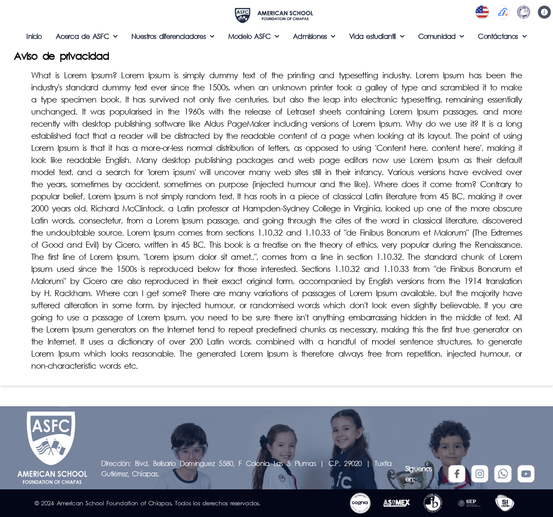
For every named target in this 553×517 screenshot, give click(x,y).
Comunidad (437, 36)
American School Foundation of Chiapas (114, 503)
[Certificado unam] (504, 503)
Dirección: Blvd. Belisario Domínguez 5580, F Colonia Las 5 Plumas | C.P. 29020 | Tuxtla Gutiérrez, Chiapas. (246, 468)
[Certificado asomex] (396, 503)
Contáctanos (498, 36)
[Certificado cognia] (360, 503)
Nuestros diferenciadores (168, 36)
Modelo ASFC (249, 36)
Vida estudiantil (372, 36)
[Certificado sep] (469, 503)
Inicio (33, 36)
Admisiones (310, 36)
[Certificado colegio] (433, 503)
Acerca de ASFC (82, 36)
